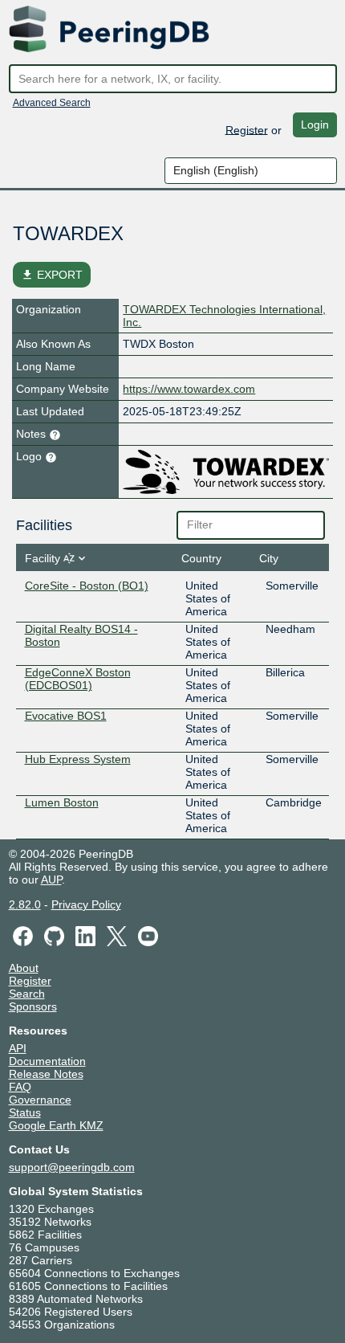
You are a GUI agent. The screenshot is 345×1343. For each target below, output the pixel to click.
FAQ (20, 1086)
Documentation (47, 1061)
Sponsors (33, 1006)
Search (27, 993)
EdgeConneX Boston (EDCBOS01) (78, 679)
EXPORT (52, 274)
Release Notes (46, 1073)
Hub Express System (78, 759)
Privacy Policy (86, 904)
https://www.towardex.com (189, 388)
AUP (51, 879)
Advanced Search (52, 102)
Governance (40, 1099)
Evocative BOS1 (66, 715)
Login (315, 124)
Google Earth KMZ (56, 1125)
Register (246, 129)
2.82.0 (25, 904)
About (24, 967)
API (17, 1048)
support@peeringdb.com (72, 1167)
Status (25, 1112)
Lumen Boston (62, 802)
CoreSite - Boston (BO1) (86, 585)
